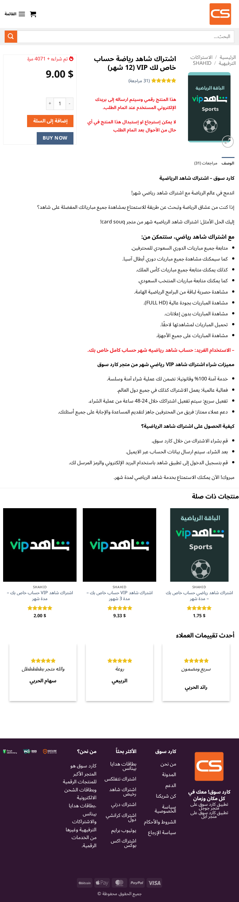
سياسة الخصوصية (165, 837)
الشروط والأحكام (160, 850)
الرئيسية (228, 57)
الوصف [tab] (228, 163)
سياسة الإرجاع (162, 861)
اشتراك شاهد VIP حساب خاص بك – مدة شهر (40, 596)
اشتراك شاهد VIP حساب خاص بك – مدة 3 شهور (119, 596)
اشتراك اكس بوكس (123, 871)
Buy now (55, 138)
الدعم (171, 814)
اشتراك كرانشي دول (121, 845)
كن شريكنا (166, 824)
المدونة (169, 803)
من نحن (168, 792)
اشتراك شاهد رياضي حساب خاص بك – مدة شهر (199, 596)
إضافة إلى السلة (50, 121)
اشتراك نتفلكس (120, 807)
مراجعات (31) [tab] (205, 163)
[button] (33, 14)
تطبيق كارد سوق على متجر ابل (209, 843)
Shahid (202, 63)
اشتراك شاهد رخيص (122, 820)
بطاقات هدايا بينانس (123, 794)
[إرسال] (11, 37)
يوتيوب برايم (123, 858)
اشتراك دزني (123, 833)
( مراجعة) (139, 81)
